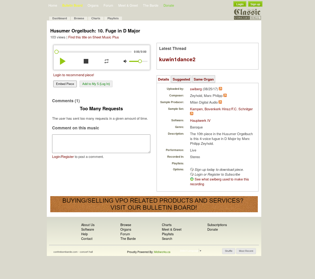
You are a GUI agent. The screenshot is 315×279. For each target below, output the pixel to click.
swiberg (196, 88)
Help (84, 234)
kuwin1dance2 (177, 59)
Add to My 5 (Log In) (96, 84)
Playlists (113, 18)
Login (240, 4)
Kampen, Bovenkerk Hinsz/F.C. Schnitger (221, 108)
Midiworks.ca (162, 252)
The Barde (150, 5)
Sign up (255, 4)
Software (87, 229)
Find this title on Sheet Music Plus (93, 37)
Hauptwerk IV (200, 120)
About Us (88, 224)
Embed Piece (65, 84)
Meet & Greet (128, 5)
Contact (86, 238)
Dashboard (59, 18)
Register (67, 156)
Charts (95, 18)
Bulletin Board (72, 5)
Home (52, 5)
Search (167, 238)
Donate (168, 5)
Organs (93, 5)
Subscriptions (217, 224)
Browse (79, 18)
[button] (228, 251)
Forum (108, 5)
